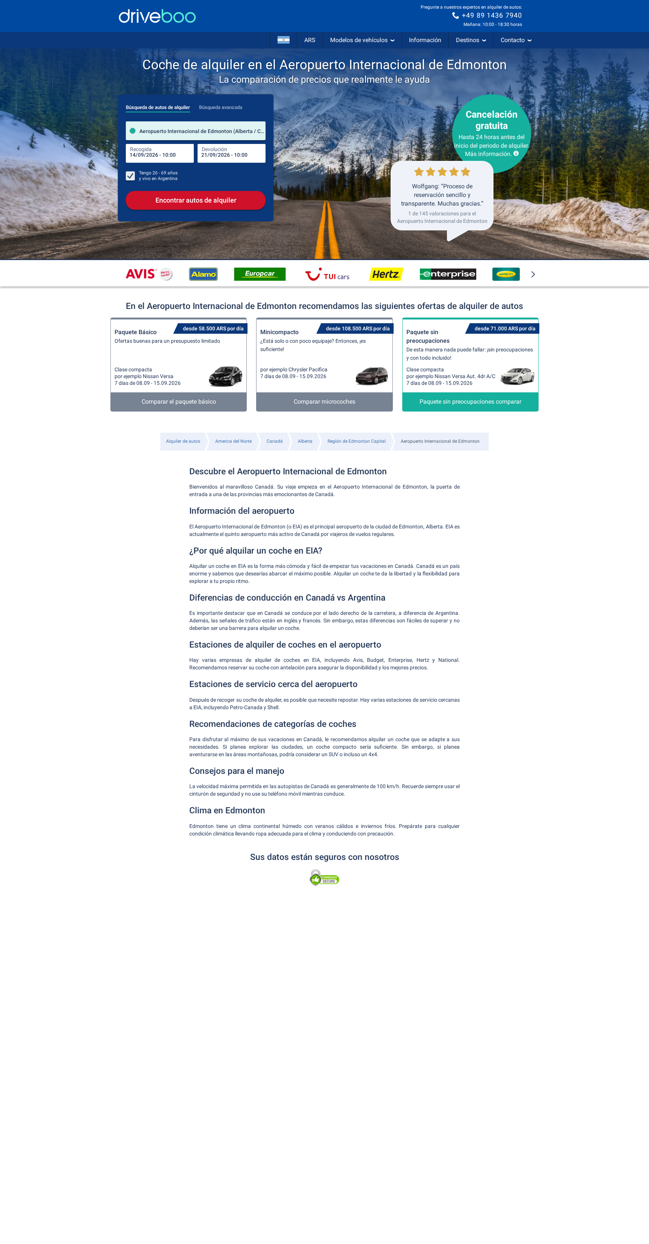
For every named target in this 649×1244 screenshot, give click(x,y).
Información (425, 40)
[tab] (158, 105)
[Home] (157, 16)
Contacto (513, 40)
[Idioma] (283, 40)
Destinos (467, 40)
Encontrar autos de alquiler (195, 200)
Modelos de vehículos (359, 40)
